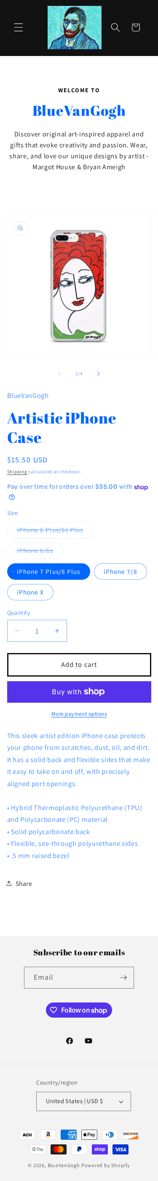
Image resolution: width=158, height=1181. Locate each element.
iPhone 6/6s (40, 552)
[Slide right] (98, 373)
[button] (18, 27)
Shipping (17, 472)
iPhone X (30, 592)
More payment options (79, 713)
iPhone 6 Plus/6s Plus (55, 531)
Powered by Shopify (105, 1165)
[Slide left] (59, 373)
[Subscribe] (123, 978)
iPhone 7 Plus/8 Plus (48, 571)
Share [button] (24, 883)
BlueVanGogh (64, 1165)
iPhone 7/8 (120, 571)
